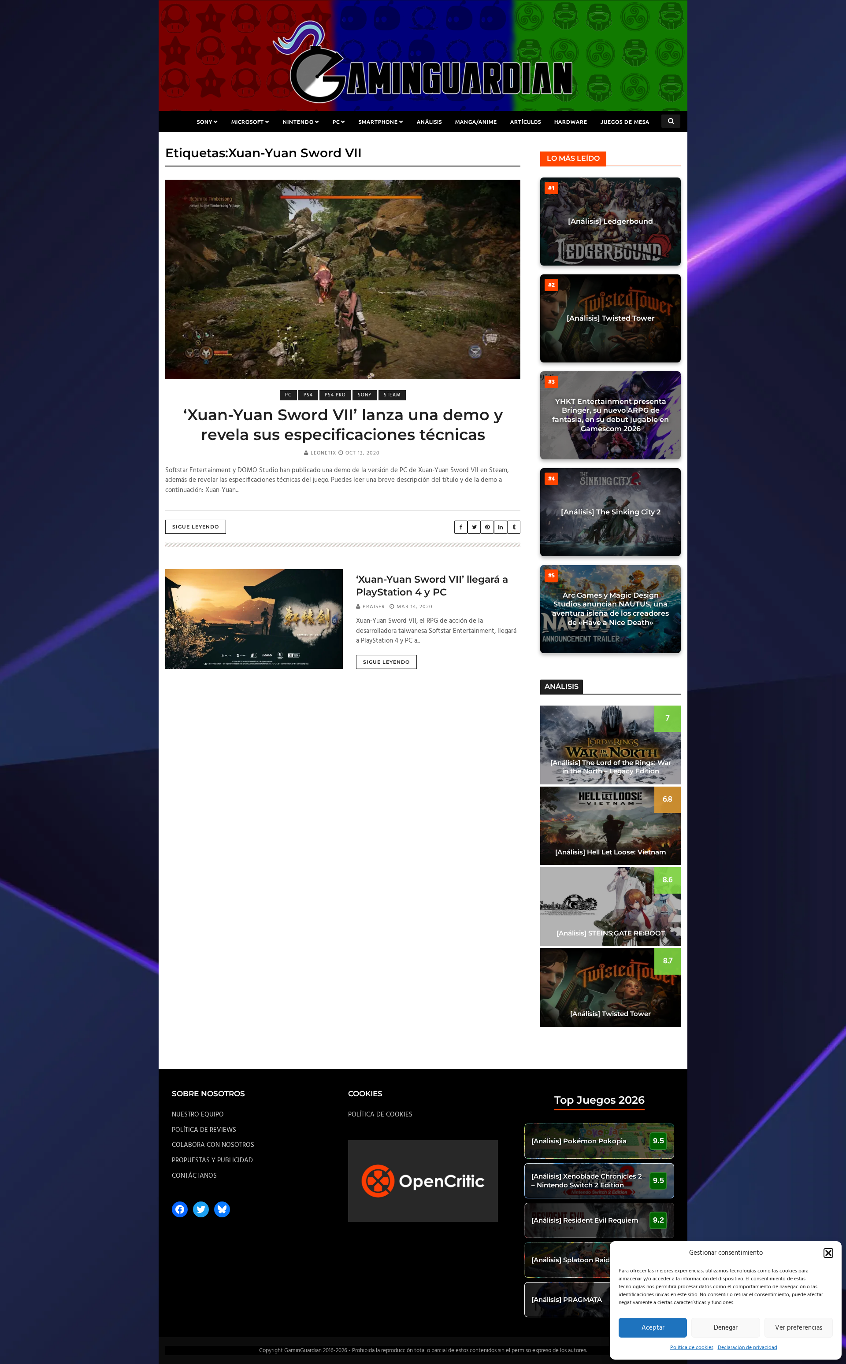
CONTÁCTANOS (194, 1176)
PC (336, 121)
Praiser (374, 607)
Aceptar (653, 1328)
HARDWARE (570, 121)
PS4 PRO (335, 395)
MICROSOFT (247, 121)
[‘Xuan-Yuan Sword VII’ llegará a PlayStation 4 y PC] (254, 619)
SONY (204, 121)
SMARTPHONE (378, 121)
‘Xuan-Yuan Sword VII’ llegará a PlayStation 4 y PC (432, 585)
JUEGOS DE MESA (625, 121)
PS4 (308, 395)
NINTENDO (298, 121)
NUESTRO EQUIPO (198, 1114)
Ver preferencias (798, 1328)
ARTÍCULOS (525, 121)
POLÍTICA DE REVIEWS (204, 1130)
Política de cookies (691, 1347)
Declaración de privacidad (747, 1347)
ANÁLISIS (429, 121)
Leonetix (323, 453)
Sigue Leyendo (195, 527)
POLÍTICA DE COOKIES (380, 1114)
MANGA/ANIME (476, 121)
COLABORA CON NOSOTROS (213, 1145)
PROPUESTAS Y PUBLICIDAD (212, 1160)
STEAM (392, 395)
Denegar (726, 1328)
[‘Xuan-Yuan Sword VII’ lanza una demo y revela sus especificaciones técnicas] (342, 279)
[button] (828, 1253)
